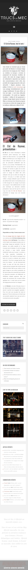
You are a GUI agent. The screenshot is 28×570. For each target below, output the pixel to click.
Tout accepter (7, 567)
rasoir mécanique (18, 87)
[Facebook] (11, 31)
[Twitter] (9, 31)
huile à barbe (16, 368)
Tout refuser (14, 567)
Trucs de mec (7, 487)
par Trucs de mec (11, 304)
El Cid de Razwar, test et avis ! (14, 43)
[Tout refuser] (26, 565)
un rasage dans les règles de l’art (15, 236)
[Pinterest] (14, 31)
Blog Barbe (16, 379)
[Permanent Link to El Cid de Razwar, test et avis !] (14, 63)
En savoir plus (21, 567)
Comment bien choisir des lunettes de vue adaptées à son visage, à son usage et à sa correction (13, 460)
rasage (18, 41)
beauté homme (11, 41)
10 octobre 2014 (5, 304)
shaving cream (7, 240)
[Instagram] (16, 31)
